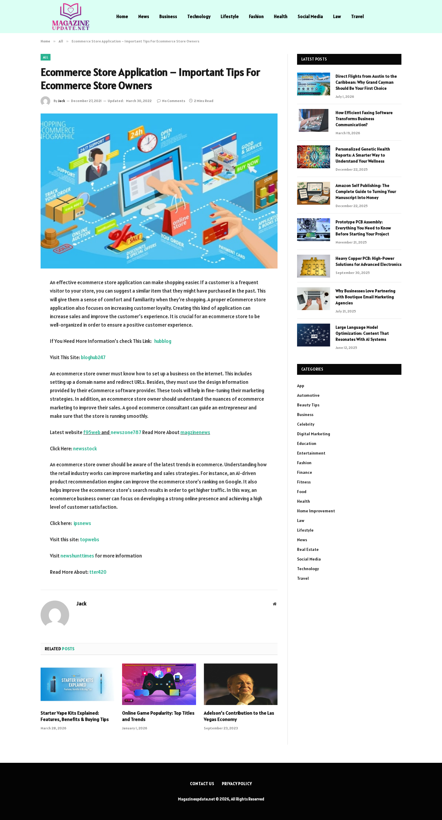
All (45, 57)
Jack (61, 100)
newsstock (85, 448)
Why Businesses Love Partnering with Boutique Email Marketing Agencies (365, 297)
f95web (91, 432)
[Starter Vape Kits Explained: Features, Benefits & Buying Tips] (77, 684)
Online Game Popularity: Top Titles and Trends (158, 716)
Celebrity (306, 424)
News (143, 16)
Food (301, 491)
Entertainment (311, 453)
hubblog (162, 341)
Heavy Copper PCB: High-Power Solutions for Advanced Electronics (368, 261)
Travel (357, 16)
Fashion (256, 16)
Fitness (304, 482)
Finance (304, 472)
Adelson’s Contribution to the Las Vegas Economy (239, 716)
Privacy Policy (237, 783)
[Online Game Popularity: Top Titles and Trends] (159, 684)
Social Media (310, 16)
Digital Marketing (313, 433)
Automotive (308, 395)
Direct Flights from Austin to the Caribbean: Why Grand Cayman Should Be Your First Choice (366, 82)
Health (280, 16)
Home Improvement (316, 511)
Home (122, 16)
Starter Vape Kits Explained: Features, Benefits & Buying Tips (75, 716)
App (300, 385)
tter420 (97, 572)
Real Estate (308, 549)
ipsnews (82, 523)
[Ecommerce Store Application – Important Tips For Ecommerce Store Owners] (159, 191)
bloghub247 (93, 357)
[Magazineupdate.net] (71, 16)
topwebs (89, 539)
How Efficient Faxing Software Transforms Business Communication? (364, 118)
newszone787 (126, 432)
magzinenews (195, 432)
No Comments (173, 100)
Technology (198, 16)
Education (306, 443)
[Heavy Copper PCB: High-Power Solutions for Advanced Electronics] (313, 266)
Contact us (202, 783)
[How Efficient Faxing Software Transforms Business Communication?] (313, 120)
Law (337, 16)
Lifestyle (230, 16)
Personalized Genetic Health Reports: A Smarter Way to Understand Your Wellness (363, 155)
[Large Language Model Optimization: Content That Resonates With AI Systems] (313, 335)
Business (168, 16)
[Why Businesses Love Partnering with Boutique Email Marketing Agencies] (313, 298)
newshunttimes (77, 555)
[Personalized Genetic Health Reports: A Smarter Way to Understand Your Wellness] (313, 156)
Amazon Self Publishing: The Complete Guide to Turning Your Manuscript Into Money (366, 191)
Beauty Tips (308, 405)
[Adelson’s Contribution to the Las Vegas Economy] (241, 684)
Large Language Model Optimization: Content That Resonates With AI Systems (362, 333)
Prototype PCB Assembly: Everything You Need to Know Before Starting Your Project (363, 228)
